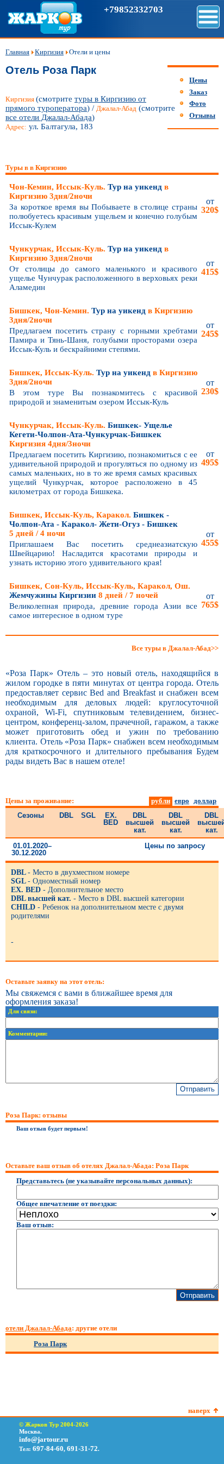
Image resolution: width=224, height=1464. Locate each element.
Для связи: (23, 1011)
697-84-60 (48, 1448)
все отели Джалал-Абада (48, 117)
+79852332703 (133, 9)
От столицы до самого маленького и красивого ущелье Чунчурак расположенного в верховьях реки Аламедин (103, 278)
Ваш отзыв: (35, 1224)
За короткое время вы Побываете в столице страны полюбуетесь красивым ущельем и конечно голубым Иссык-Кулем (103, 216)
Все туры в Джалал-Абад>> (175, 648)
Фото (197, 103)
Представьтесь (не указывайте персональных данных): (104, 1180)
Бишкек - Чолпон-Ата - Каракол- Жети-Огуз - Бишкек (93, 524)
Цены (198, 80)
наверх (199, 1410)
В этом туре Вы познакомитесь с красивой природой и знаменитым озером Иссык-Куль (103, 397)
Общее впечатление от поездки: (66, 1203)
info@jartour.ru (43, 1439)
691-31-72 (82, 1448)
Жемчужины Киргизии (99, 591)
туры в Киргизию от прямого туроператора (75, 103)
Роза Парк (50, 1344)
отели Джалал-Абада (38, 1328)
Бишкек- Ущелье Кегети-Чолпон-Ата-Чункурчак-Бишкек (90, 434)
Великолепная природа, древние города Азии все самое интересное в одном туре (103, 611)
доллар (205, 801)
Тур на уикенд (89, 191)
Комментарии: (28, 1034)
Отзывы (202, 115)
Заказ (198, 92)
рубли (160, 801)
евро (182, 801)
